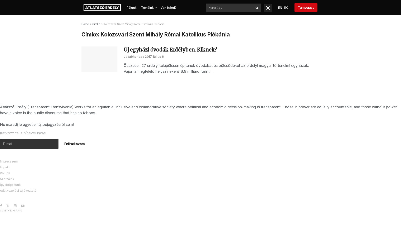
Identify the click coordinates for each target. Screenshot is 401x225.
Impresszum (9, 161)
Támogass (306, 7)
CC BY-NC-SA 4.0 (11, 210)
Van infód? (168, 7)
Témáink (147, 7)
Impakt (5, 167)
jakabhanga (133, 56)
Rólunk (132, 7)
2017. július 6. (155, 56)
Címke (96, 24)
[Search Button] (257, 8)
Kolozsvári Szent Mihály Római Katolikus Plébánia (134, 24)
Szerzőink (7, 179)
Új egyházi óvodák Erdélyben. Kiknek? (170, 49)
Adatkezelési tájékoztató (18, 190)
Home (85, 24)
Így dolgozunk (10, 184)
